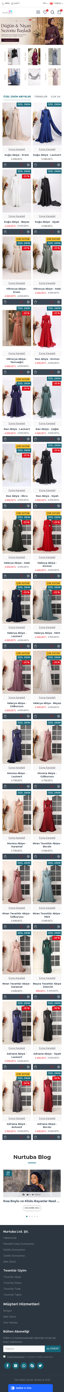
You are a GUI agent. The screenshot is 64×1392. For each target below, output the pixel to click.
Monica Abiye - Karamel (16, 845)
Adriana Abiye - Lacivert (17, 1055)
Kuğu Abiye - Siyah (47, 221)
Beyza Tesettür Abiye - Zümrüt (47, 985)
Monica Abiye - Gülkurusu (47, 775)
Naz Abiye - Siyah (47, 495)
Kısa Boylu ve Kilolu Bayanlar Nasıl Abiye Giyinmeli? (32, 1201)
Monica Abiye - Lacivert (16, 775)
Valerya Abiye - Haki (17, 562)
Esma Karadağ (17, 149)
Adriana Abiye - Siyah (47, 1053)
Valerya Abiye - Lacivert (17, 634)
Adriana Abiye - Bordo (47, 1125)
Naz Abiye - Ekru (17, 495)
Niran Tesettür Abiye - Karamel (16, 985)
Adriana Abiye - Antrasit (17, 1125)
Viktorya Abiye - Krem (16, 290)
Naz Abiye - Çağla (47, 429)
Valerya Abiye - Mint (47, 632)
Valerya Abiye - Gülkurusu (17, 705)
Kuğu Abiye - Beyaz (16, 221)
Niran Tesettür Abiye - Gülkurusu (16, 915)
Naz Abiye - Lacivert (17, 429)
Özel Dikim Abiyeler (17, 96)
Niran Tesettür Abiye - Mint (47, 915)
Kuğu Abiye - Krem (17, 154)
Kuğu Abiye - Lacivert (47, 154)
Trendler (40, 96)
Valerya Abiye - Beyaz (47, 703)
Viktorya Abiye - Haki (47, 288)
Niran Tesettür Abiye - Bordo (47, 845)
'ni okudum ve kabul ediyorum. (30, 1356)
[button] (26, 1216)
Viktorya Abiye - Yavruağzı (16, 360)
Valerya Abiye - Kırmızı (47, 564)
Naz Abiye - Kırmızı (47, 358)
